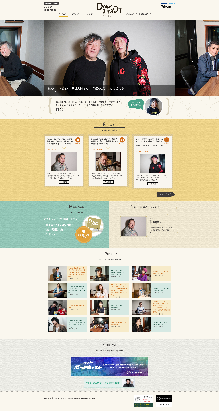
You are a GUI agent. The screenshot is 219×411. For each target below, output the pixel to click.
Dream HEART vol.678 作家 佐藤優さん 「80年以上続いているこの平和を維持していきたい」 (60, 141)
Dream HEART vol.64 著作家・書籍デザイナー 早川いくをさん (120, 272)
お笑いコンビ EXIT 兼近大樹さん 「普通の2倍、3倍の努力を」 (87, 88)
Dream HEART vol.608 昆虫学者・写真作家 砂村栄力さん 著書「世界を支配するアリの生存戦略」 (77, 272)
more (64, 182)
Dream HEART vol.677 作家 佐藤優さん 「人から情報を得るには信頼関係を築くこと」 (105, 141)
